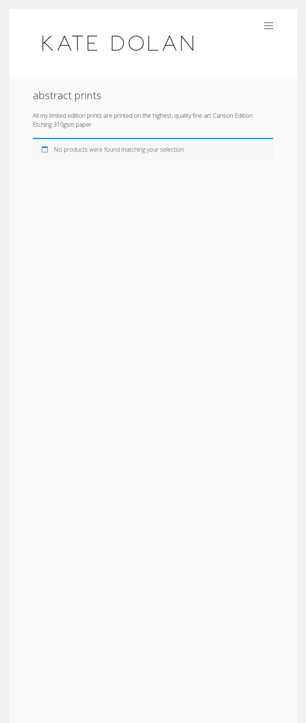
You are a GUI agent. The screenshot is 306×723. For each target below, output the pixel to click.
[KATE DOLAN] (117, 59)
